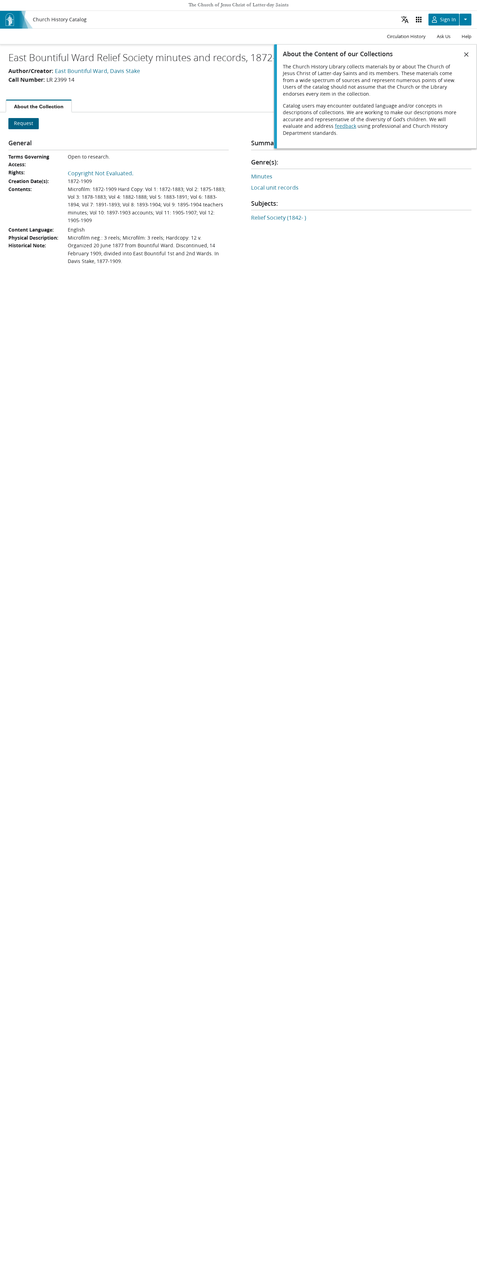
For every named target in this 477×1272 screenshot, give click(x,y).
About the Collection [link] (39, 106)
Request (23, 123)
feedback (345, 126)
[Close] (466, 54)
